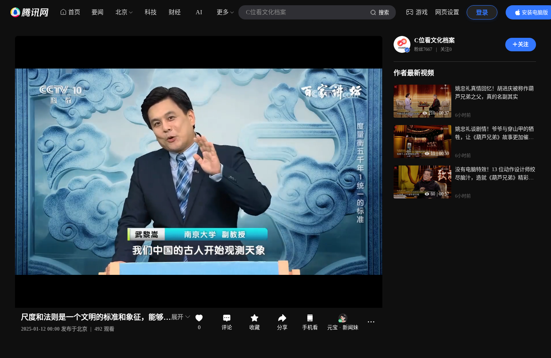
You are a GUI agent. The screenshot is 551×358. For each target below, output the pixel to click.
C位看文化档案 (434, 40)
